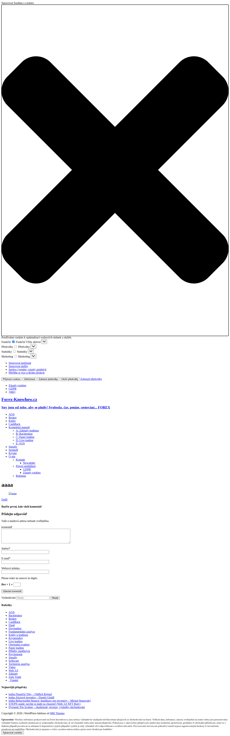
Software (14, 660)
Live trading (15, 641)
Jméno (5, 548)
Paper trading (16, 647)
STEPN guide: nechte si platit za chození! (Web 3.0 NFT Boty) (44, 703)
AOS (12, 414)
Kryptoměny (16, 638)
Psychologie (15, 654)
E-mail (5, 558)
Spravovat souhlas (12, 732)
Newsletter (29, 462)
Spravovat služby (18, 366)
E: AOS (20, 443)
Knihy (12, 420)
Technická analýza (19, 664)
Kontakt (20, 459)
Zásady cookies (17, 385)
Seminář (13, 449)
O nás (12, 456)
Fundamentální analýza (22, 631)
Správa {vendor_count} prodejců (27, 369)
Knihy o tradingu (18, 634)
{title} (12, 391)
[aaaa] (13, 493)
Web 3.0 (13, 670)
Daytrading (15, 628)
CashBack (14, 424)
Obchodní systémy (19, 644)
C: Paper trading (25, 437)
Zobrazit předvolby (48, 379)
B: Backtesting (24, 433)
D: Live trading (24, 440)
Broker (13, 417)
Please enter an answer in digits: (19, 578)
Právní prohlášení (26, 466)
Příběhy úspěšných (19, 651)
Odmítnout (29, 379)
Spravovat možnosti (20, 362)
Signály (13, 446)
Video (12, 667)
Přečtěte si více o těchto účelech (27, 372)
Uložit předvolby (69, 379)
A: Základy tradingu (27, 430)
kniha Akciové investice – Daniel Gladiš (31, 697)
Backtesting (15, 615)
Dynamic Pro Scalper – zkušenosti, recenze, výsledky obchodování (47, 707)
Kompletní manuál (19, 427)
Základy (13, 673)
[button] (115, 170)
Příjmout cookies (11, 379)
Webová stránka (10, 568)
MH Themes (57, 713)
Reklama (21, 475)
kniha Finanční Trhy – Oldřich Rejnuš (30, 694)
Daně (12, 625)
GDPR (13, 388)
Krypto (13, 453)
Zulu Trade (15, 676)
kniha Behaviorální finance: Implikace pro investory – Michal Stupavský (50, 700)
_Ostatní (13, 680)
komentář (6, 527)
